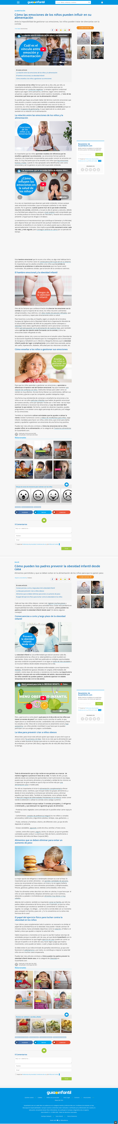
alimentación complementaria (51, 788)
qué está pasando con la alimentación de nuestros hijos (39, 328)
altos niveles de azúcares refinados (54, 313)
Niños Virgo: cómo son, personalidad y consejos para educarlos (83, 40)
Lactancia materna (40, 451)
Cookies (40, 1097)
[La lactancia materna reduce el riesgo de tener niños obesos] (43, 458)
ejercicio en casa (48, 939)
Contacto (76, 1097)
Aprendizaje (37, 507)
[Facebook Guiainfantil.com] (82, 170)
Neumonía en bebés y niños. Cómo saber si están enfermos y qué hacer (97, 40)
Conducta (38, 469)
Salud (17, 562)
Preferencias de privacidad (29, 544)
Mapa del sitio (59, 1100)
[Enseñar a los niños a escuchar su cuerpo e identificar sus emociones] (62, 478)
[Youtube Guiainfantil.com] (98, 170)
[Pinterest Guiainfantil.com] (86, 170)
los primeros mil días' (33, 739)
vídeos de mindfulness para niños (53, 418)
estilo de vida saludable (61, 661)
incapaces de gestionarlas (30, 109)
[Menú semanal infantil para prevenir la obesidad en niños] (43, 1008)
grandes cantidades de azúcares (56, 881)
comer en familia (55, 902)
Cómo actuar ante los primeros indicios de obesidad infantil (42, 985)
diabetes (18, 670)
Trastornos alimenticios (62, 428)
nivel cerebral (50, 212)
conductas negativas (35, 89)
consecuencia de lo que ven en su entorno (55, 262)
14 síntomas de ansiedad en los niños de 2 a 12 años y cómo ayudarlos (62, 454)
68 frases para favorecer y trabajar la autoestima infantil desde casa (82, 54)
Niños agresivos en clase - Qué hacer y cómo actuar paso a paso (97, 55)
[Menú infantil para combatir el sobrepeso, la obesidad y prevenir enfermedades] (62, 1008)
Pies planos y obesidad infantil (62, 985)
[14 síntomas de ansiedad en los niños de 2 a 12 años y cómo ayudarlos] (62, 458)
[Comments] (69, 30)
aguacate (33, 828)
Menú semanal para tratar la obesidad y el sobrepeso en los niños (23, 474)
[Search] (89, 2)
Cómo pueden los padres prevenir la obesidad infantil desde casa (22, 454)
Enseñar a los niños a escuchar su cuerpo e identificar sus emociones (62, 474)
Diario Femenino (72, 1116)
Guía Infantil (59, 1116)
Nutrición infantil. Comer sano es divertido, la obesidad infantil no (23, 1004)
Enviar (66, 548)
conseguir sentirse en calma (47, 229)
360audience (64, 1120)
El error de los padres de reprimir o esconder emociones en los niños (43, 474)
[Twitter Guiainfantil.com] (94, 170)
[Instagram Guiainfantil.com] (90, 170)
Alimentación (20, 11)
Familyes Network (46, 1116)
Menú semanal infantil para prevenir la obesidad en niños (43, 1005)
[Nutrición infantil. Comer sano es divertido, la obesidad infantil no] (24, 1008)
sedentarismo (29, 950)
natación (58, 929)
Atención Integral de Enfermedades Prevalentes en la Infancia (39, 797)
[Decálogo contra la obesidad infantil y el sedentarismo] (24, 988)
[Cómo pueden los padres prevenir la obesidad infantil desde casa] (24, 458)
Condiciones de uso (41, 544)
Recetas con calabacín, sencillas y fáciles (28, 1017)
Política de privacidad (53, 1097)
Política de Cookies (53, 544)
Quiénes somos (29, 1097)
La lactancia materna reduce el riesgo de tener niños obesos (42, 455)
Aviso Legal (66, 1097)
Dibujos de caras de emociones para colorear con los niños (34, 487)
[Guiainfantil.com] (36, 3)
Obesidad (19, 449)
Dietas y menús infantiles (21, 1037)
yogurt (38, 832)
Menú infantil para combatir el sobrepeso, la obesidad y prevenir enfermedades (62, 1004)
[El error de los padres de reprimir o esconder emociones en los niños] (43, 478)
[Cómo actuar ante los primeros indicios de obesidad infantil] (43, 988)
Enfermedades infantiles (59, 1037)
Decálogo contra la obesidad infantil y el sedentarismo (23, 985)
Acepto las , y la (37, 544)
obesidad (18, 326)
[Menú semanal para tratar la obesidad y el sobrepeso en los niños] (24, 478)
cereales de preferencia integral (38, 816)
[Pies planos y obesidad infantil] (62, 988)
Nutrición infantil (34, 1037)
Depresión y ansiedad (60, 449)
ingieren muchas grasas (56, 603)
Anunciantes (87, 1097)
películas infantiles (38, 400)
